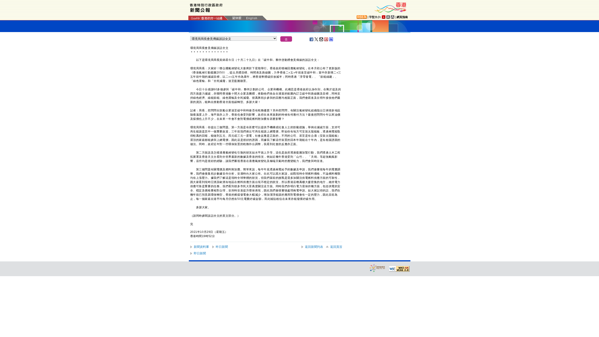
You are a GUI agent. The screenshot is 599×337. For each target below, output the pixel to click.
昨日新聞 (222, 247)
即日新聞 (200, 253)
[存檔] (326, 39)
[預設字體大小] (384, 17)
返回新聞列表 (314, 247)
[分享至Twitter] (316, 39)
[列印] (331, 39)
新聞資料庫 (201, 247)
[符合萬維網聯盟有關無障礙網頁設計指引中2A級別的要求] (399, 269)
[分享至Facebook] (312, 39)
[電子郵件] (321, 39)
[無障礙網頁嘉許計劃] (377, 268)
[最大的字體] (392, 17)
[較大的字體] (388, 17)
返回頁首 (336, 247)
